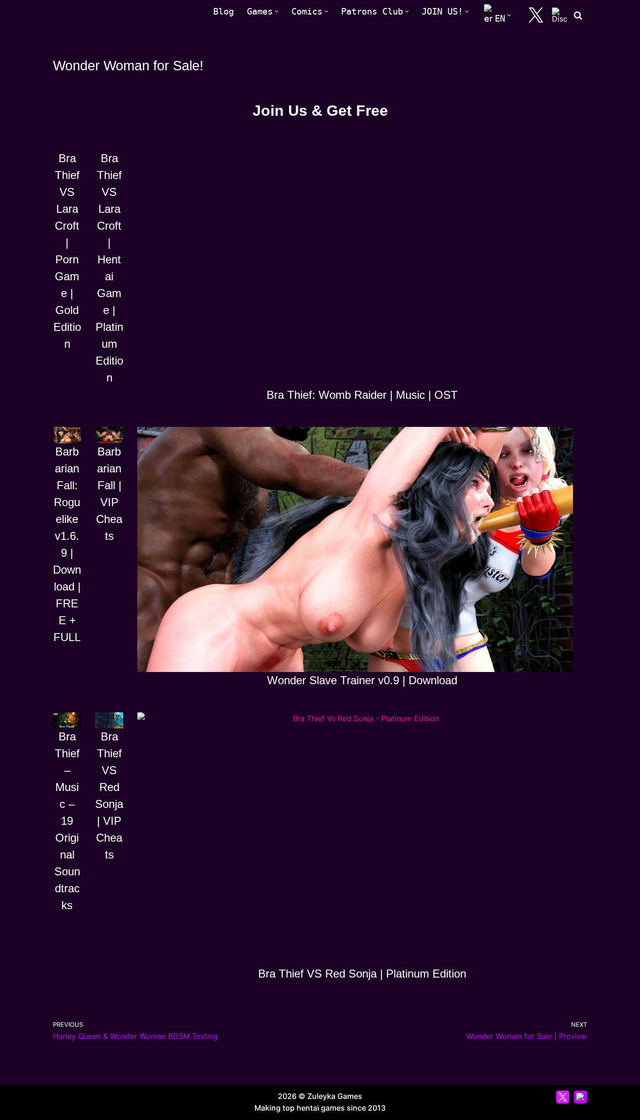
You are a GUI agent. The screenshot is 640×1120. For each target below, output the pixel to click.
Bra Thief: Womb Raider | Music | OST (362, 394)
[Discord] (559, 15)
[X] (536, 15)
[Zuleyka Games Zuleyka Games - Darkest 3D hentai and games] (94, 15)
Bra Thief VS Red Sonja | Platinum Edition (362, 973)
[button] (276, 11)
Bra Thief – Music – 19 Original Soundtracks (67, 820)
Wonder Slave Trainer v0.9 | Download (362, 680)
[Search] (577, 15)
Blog (223, 11)
